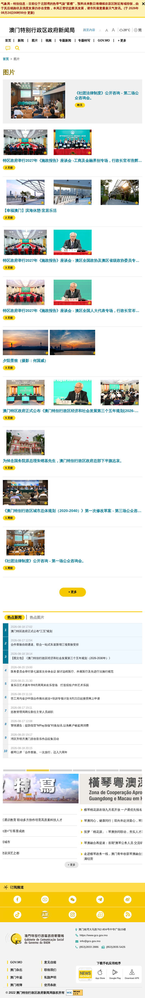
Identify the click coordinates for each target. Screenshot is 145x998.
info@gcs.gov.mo (90, 941)
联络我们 (50, 969)
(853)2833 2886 (89, 947)
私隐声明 (50, 977)
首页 (6, 59)
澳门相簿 (16, 984)
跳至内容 (89, 29)
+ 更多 (135, 870)
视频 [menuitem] (49, 40)
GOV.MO (16, 962)
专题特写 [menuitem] (84, 40)
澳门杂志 (16, 969)
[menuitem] (21, 40)
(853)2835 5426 (115, 947)
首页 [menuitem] (8, 40)
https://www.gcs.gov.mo (94, 935)
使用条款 (50, 984)
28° (126, 30)
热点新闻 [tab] (14, 617)
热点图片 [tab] (37, 617)
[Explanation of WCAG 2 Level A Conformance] (74, 992)
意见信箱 (50, 962)
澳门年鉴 (16, 977)
